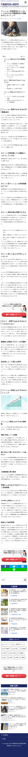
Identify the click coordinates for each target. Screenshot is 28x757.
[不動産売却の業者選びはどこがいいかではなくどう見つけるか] (4, 700)
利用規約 (5, 735)
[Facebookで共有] (5, 566)
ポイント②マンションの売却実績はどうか (14, 68)
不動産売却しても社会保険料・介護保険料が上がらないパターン (19, 629)
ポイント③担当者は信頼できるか (14, 72)
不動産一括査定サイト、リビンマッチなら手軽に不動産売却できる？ (18, 691)
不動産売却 (14, 595)
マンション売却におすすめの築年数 (14, 97)
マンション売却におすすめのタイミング (14, 93)
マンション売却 (16, 18)
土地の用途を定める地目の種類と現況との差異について (19, 600)
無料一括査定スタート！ (13, 314)
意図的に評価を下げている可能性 (14, 85)
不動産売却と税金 (16, 614)
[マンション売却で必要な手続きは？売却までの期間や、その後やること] (4, 726)
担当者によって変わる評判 (13, 88)
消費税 (21, 653)
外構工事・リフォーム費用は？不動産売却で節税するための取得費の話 (19, 591)
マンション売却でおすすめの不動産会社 (14, 60)
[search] (25, 580)
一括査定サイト (19, 644)
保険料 (24, 648)
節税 (11, 657)
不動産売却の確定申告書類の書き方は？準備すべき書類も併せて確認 (19, 610)
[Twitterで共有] (14, 566)
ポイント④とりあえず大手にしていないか (14, 75)
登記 (4, 657)
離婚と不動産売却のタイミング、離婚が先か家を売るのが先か (18, 716)
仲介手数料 (6, 648)
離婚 (23, 657)
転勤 (17, 657)
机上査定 (13, 653)
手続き (5, 653)
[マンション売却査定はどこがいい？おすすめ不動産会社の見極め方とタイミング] (4, 709)
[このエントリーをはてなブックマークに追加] (22, 566)
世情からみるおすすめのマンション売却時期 (14, 101)
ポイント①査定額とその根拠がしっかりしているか (14, 64)
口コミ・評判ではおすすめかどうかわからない (14, 81)
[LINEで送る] (14, 569)
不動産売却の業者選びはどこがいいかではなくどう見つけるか (19, 620)
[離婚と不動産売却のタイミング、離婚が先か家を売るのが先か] (4, 717)
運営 (4, 739)
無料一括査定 (13, 676)
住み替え (15, 648)
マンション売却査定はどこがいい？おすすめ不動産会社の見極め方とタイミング (18, 708)
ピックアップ (7, 644)
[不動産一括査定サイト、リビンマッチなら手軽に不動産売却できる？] (4, 692)
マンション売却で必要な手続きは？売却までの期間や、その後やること (18, 725)
